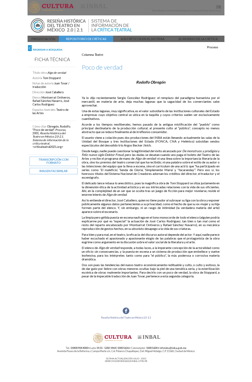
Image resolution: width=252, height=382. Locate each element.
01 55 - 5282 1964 (106, 347)
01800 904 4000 (79, 347)
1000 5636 (123, 347)
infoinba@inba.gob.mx (173, 347)
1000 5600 (152, 347)
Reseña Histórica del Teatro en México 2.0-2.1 (126, 317)
